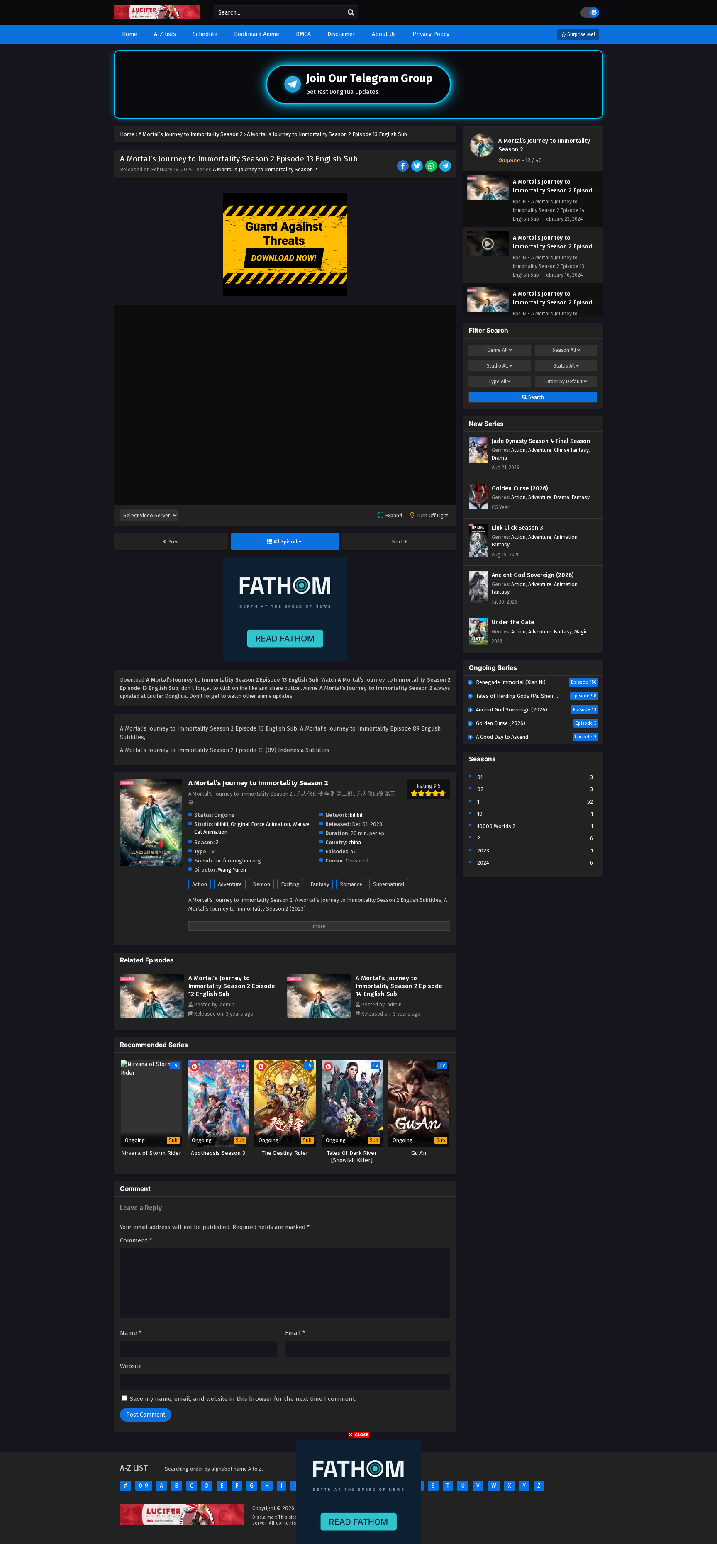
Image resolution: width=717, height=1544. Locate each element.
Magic (581, 631)
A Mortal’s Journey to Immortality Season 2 (265, 169)
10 (480, 814)
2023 (483, 850)
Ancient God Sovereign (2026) (532, 575)
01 (480, 777)
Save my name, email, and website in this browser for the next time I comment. (243, 1399)
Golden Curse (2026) (520, 488)
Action (199, 884)
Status (564, 366)
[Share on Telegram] (445, 167)
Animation (566, 537)
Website (131, 1366)
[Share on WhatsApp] (431, 167)
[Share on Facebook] (403, 167)
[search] (351, 12)
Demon (261, 884)
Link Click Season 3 (517, 527)
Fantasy (319, 884)
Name (130, 1333)
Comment (136, 1240)
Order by (564, 382)
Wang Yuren (232, 870)
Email (295, 1333)
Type (497, 382)
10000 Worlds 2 (496, 826)
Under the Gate (513, 622)
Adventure (230, 884)
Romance (351, 884)
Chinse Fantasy (571, 450)
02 (480, 789)
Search (535, 397)
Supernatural (389, 884)
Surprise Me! (580, 34)
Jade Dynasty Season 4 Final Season (541, 441)
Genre (497, 350)
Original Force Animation (260, 824)
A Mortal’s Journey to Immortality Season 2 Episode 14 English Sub (399, 986)
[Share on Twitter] (417, 167)
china (355, 842)
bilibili (357, 815)
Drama (499, 458)
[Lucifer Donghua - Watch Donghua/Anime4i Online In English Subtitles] (157, 17)
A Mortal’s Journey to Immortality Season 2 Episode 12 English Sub (231, 986)
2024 (483, 863)
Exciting (290, 884)
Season (564, 350)
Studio (497, 366)
